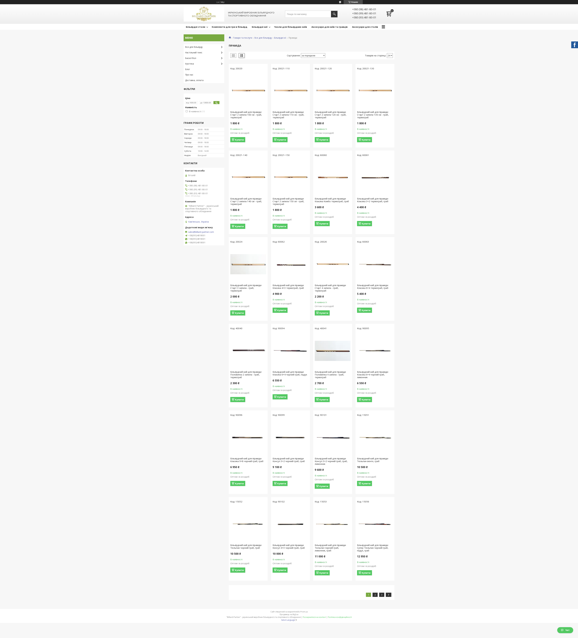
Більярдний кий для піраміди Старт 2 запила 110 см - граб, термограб (288, 115)
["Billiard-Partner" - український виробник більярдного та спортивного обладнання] (204, 14)
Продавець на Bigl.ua (289, 614)
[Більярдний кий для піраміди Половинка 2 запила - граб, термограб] (248, 350)
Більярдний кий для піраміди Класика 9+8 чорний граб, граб (246, 459)
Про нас (189, 74)
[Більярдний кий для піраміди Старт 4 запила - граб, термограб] (333, 264)
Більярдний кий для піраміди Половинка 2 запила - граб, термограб (245, 374)
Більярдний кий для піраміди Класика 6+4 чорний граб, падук (290, 373)
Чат (567, 630)
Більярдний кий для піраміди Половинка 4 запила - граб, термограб (330, 374)
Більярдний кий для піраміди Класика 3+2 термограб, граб (372, 200)
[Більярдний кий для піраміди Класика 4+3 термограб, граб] (290, 264)
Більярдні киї (259, 26)
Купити (239, 139)
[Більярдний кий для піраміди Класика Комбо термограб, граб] (333, 177)
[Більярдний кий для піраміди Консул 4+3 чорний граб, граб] (290, 524)
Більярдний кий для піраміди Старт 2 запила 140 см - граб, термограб (246, 201)
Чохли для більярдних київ (290, 26)
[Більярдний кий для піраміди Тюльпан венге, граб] (375, 437)
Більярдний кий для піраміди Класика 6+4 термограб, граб (372, 286)
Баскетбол (190, 58)
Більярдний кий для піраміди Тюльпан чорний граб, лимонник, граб (330, 548)
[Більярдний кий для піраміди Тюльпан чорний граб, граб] (248, 524)
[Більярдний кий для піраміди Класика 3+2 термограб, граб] (375, 177)
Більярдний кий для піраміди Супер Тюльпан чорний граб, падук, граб (372, 548)
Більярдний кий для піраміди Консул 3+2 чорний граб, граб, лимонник (331, 461)
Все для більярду (263, 37)
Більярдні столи (195, 26)
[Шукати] (334, 14)
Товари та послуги (242, 37)
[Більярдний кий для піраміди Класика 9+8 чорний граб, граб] (248, 437)
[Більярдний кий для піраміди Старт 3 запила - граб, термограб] (248, 264)
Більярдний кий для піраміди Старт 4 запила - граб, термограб (330, 288)
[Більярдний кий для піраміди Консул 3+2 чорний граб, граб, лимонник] (333, 437)
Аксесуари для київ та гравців (329, 26)
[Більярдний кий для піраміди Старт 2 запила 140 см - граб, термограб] (248, 177)
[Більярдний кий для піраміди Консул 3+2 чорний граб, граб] (290, 437)
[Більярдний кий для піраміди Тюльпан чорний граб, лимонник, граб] (333, 524)
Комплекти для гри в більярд (229, 26)
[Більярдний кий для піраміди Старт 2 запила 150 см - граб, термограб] (290, 177)
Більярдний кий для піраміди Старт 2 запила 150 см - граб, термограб (288, 201)
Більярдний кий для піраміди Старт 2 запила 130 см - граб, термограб (373, 115)
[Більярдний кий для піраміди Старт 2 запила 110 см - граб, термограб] (290, 91)
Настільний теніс (193, 52)
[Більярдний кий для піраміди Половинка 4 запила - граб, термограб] (333, 350)
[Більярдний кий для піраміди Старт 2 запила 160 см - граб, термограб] (248, 91)
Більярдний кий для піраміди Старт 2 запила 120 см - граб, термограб (330, 115)
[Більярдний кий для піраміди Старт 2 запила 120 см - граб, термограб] (333, 91)
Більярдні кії (280, 37)
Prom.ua (304, 611)
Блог (187, 69)
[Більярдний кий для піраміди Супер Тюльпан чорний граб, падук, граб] (375, 524)
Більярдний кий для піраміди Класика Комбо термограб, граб (332, 200)
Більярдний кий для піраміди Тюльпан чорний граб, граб (245, 546)
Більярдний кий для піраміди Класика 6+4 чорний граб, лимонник (372, 374)
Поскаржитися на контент (314, 617)
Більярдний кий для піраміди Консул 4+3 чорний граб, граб (289, 546)
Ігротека (189, 63)
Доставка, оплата (194, 80)
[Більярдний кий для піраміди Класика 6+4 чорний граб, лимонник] (375, 350)
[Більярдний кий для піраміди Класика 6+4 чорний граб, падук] (290, 350)
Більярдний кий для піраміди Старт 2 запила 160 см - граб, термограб (246, 115)
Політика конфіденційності (340, 617)
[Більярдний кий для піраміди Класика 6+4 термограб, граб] (375, 264)
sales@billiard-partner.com (201, 232)
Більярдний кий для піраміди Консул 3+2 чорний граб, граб (289, 459)
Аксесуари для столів (365, 26)
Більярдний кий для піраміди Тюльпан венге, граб (372, 459)
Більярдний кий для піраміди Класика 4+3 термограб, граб (288, 286)
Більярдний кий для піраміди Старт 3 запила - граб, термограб (245, 288)
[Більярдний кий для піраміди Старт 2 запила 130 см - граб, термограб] (375, 91)
